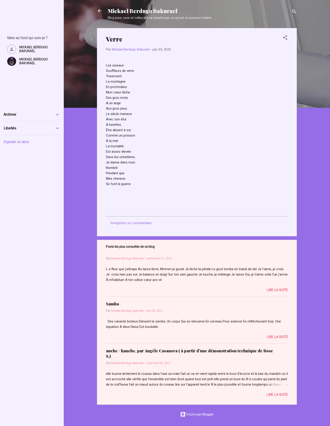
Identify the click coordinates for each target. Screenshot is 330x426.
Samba (112, 304)
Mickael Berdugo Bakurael (142, 10)
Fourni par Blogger (199, 414)
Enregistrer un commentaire (131, 223)
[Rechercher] (294, 12)
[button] (285, 38)
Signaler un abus (16, 142)
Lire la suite (277, 290)
